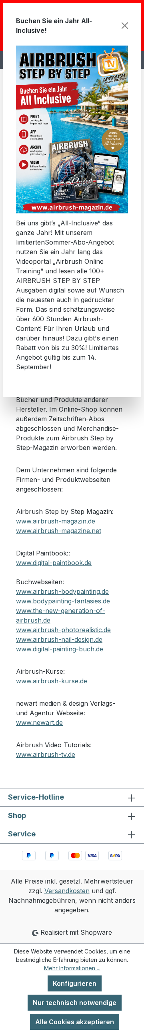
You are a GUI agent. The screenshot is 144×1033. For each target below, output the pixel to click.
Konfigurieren (74, 983)
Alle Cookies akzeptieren (74, 1022)
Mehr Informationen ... (72, 968)
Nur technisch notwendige (74, 1003)
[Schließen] (125, 25)
